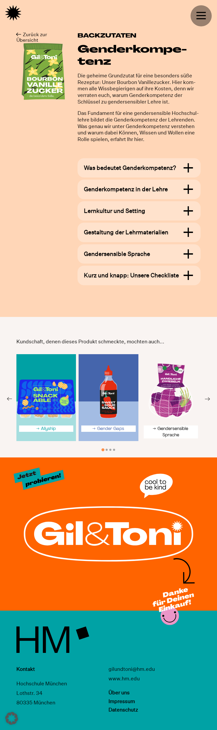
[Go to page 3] (110, 450)
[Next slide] (207, 399)
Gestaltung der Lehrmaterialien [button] (126, 232)
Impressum (121, 701)
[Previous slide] (9, 399)
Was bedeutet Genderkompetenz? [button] (130, 168)
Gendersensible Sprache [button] (117, 254)
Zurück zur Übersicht (31, 37)
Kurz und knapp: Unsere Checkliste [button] (131, 275)
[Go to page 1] (102, 449)
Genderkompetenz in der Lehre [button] (126, 189)
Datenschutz (123, 709)
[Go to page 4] (114, 450)
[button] (11, 718)
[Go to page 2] (107, 450)
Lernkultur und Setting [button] (114, 211)
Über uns (119, 692)
